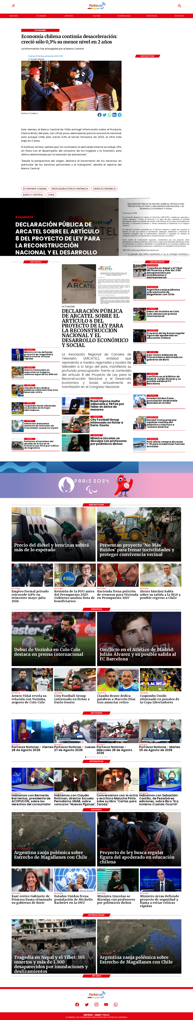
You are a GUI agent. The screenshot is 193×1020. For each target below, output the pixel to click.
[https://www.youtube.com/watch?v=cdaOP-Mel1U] (75, 731)
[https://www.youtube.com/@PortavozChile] (106, 1006)
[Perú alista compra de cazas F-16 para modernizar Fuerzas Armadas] (139, 444)
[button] (35, 188)
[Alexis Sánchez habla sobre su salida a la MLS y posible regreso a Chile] (161, 586)
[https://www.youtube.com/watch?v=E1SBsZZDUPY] (118, 780)
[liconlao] (118, 891)
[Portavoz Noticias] (14, 7)
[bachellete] (139, 401)
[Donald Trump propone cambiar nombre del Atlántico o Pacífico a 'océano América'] (139, 422)
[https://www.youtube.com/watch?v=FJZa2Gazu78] (75, 780)
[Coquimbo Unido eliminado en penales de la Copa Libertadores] (18, 408)
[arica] (18, 444)
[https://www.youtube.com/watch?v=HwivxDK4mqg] (118, 731)
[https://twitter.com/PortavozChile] (87, 1006)
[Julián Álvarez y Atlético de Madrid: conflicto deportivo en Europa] (139, 379)
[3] (96, 303)
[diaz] (18, 390)
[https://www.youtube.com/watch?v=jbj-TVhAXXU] (33, 731)
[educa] (139, 335)
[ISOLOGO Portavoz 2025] (96, 9)
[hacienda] (118, 586)
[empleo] (32, 586)
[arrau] (18, 355)
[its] (18, 426)
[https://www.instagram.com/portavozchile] (96, 1006)
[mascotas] (18, 372)
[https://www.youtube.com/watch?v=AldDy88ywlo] (160, 780)
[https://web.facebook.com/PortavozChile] (77, 1006)
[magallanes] (139, 292)
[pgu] (75, 586)
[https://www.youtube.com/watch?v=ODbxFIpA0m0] (33, 780)
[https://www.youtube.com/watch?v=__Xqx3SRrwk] (160, 731)
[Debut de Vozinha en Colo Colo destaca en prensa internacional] (139, 314)
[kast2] (139, 357)
